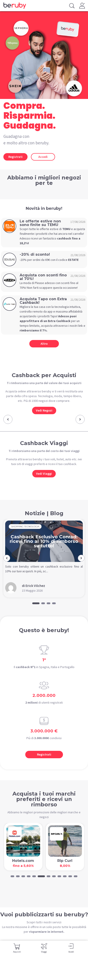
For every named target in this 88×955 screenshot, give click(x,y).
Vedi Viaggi (44, 474)
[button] (7, 419)
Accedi (43, 157)
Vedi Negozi (44, 410)
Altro (44, 344)
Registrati (15, 157)
